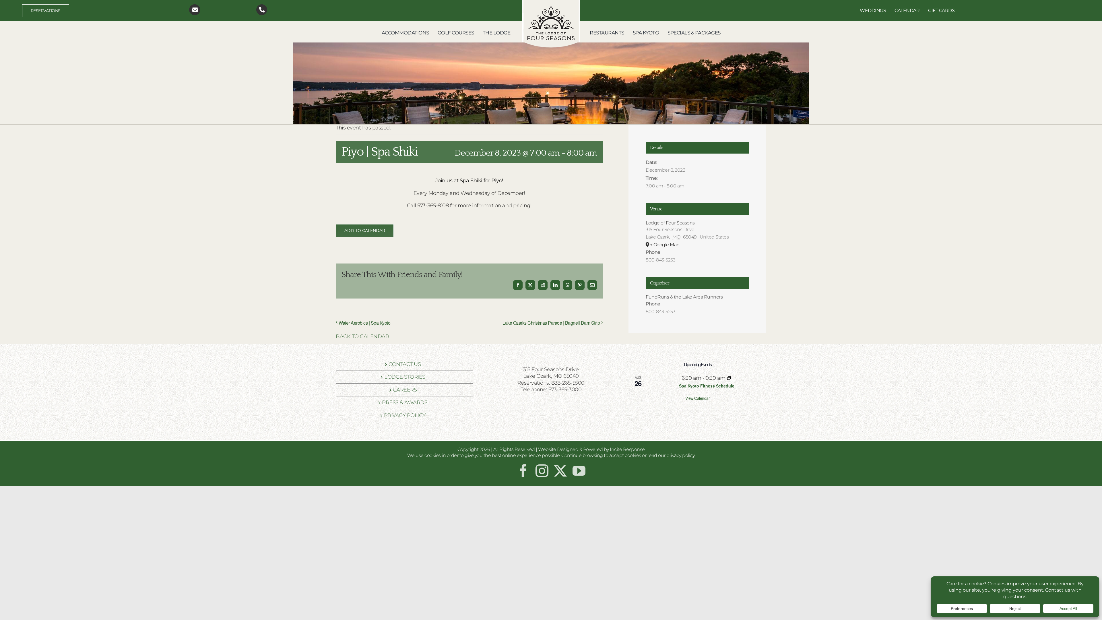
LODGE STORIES (404, 377)
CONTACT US (405, 364)
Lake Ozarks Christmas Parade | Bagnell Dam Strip (551, 322)
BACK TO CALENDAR (362, 336)
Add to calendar (364, 230)
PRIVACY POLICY (405, 415)
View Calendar (697, 398)
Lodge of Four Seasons (670, 223)
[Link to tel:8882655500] (261, 10)
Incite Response (627, 449)
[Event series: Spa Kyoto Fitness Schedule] (729, 378)
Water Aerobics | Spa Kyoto (364, 322)
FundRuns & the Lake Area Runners (684, 297)
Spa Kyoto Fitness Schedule (706, 386)
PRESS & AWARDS (404, 402)
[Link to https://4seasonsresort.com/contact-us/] (194, 10)
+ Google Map (665, 244)
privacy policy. (680, 455)
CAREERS (405, 390)
